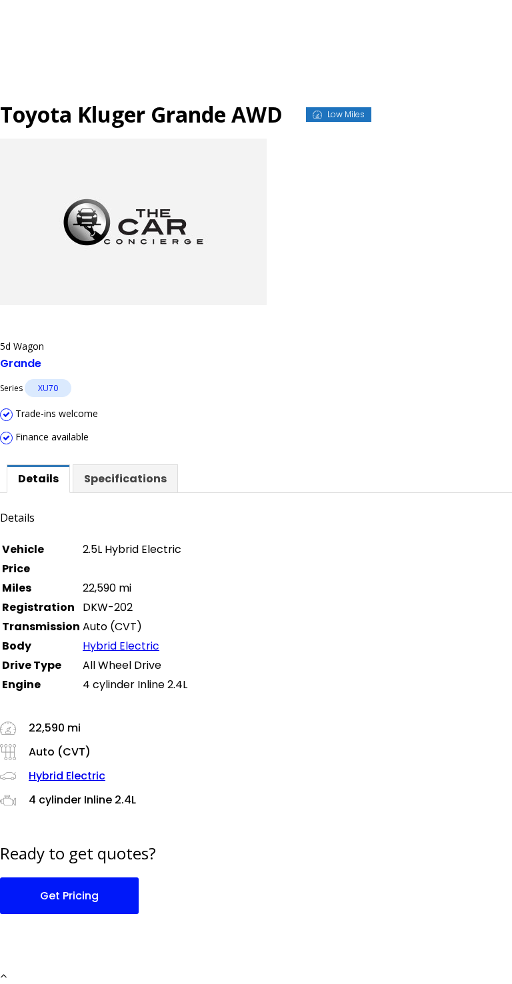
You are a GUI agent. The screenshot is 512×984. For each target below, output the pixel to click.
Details (38, 478)
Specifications (125, 478)
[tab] (38, 478)
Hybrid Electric (121, 646)
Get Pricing (69, 895)
